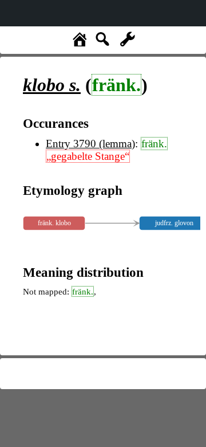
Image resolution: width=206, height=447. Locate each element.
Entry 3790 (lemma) (90, 144)
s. (52, 84)
